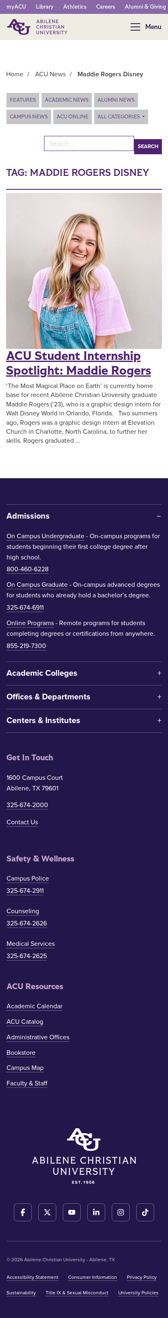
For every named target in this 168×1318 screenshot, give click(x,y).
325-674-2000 (27, 805)
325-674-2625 (27, 956)
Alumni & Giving (145, 6)
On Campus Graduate (37, 585)
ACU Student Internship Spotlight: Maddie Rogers (78, 363)
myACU (16, 6)
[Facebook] (23, 1212)
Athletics (74, 6)
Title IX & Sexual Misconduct (77, 1293)
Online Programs (30, 623)
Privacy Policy (142, 1277)
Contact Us (22, 822)
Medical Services (31, 944)
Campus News (29, 116)
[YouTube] (72, 1212)
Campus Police (28, 878)
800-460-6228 (28, 569)
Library (44, 6)
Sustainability (21, 1293)
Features (23, 100)
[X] (47, 1212)
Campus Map (25, 1068)
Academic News (66, 100)
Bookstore (21, 1053)
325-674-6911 (25, 608)
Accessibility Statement (32, 1277)
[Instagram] (121, 1212)
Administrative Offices (38, 1037)
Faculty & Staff (27, 1083)
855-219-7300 (26, 646)
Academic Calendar (34, 1006)
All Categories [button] (119, 116)
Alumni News (116, 100)
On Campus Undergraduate (45, 536)
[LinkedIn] (96, 1212)
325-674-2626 (27, 923)
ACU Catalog (25, 1022)
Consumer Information (92, 1277)
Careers (105, 6)
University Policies (138, 1293)
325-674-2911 (25, 891)
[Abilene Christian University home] (38, 27)
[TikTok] (145, 1212)
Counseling (23, 911)
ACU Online (72, 116)
